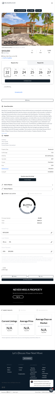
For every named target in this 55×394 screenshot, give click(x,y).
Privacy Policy (38, 392)
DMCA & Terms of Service (47, 392)
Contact (21, 367)
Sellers (8, 369)
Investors (9, 372)
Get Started (27, 358)
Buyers (9, 367)
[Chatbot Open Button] (51, 390)
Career (20, 369)
